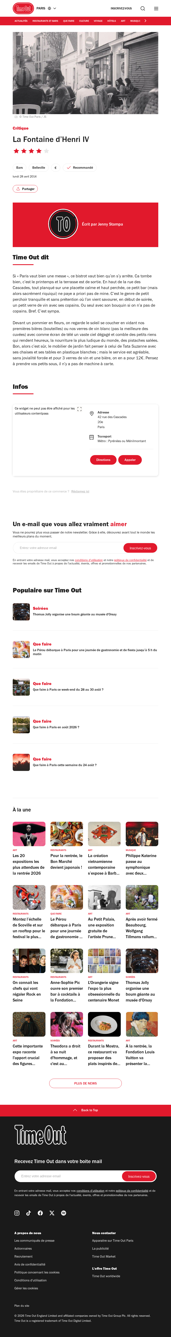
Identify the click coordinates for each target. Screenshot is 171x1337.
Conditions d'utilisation (30, 1280)
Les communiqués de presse (34, 1241)
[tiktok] (28, 1213)
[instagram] (16, 1213)
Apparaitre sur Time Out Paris (112, 1241)
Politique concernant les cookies (36, 1272)
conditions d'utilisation (89, 560)
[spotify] (63, 1213)
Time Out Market (104, 1257)
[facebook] (40, 1213)
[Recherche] (142, 8)
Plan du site (21, 1306)
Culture (84, 21)
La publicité (100, 1249)
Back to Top (89, 1110)
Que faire (68, 21)
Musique (135, 21)
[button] (79, 409)
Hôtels (111, 21)
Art (123, 21)
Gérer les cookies (26, 1288)
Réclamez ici (80, 492)
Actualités (21, 21)
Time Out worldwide (106, 1276)
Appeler (130, 460)
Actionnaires (23, 1249)
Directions (103, 460)
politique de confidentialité (130, 560)
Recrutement (23, 1257)
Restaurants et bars (45, 21)
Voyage (98, 21)
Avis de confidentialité (29, 1265)
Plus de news (85, 1084)
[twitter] (51, 1213)
